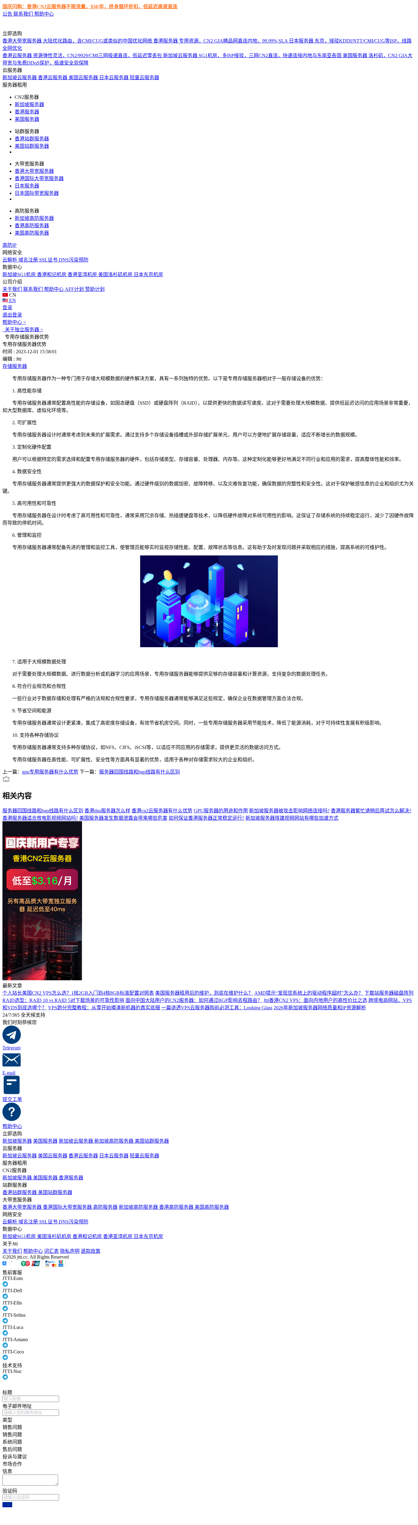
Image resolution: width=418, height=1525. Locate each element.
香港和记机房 (52, 274)
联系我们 (23, 14)
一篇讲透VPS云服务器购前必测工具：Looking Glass (216, 1007)
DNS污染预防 (73, 259)
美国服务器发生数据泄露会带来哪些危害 (123, 818)
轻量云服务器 (144, 77)
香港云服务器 (53, 77)
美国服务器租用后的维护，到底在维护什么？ (204, 993)
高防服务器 (105, 1207)
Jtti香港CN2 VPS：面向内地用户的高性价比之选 (315, 1000)
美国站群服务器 (32, 146)
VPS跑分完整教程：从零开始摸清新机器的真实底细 (104, 1007)
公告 (7, 14)
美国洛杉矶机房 (116, 274)
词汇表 (51, 1251)
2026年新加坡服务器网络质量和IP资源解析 (320, 1007)
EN (12, 300)
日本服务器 (27, 185)
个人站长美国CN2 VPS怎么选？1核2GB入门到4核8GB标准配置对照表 (78, 993)
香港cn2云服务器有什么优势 (162, 810)
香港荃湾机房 (83, 274)
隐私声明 (70, 1251)
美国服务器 (27, 119)
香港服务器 (27, 111)
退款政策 (90, 1251)
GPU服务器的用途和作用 (221, 810)
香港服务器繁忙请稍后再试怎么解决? (371, 810)
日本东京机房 (148, 274)
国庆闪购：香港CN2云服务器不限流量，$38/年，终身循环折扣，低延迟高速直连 (89, 6)
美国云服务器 (84, 77)
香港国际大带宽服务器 (39, 178)
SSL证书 (49, 259)
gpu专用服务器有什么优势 (50, 771)
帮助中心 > (14, 322)
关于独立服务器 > (22, 329)
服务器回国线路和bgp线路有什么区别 (139, 771)
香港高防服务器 (32, 225)
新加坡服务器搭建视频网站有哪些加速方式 (291, 818)
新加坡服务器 (29, 104)
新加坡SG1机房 (19, 274)
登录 (7, 307)
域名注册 (28, 259)
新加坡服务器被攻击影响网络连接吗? (289, 810)
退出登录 (12, 314)
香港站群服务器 (32, 138)
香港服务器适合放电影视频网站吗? (40, 818)
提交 (7, 1504)
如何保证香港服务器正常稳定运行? (206, 818)
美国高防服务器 (32, 233)
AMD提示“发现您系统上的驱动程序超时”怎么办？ (308, 993)
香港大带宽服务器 (34, 171)
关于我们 (12, 289)
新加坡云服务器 (20, 77)
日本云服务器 (114, 77)
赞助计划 (95, 289)
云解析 (10, 259)
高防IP (9, 245)
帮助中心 (44, 14)
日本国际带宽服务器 (37, 193)
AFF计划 (75, 289)
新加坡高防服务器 (34, 218)
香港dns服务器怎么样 (107, 810)
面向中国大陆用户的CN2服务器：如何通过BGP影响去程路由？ (193, 1000)
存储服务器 (14, 366)
